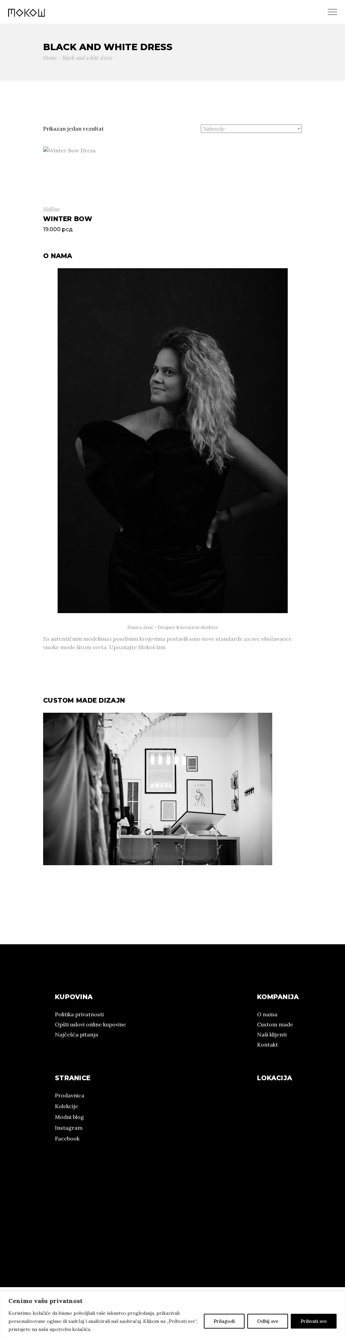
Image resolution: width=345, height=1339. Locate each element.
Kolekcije (66, 1106)
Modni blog (69, 1117)
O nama (267, 1014)
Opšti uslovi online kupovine (90, 1024)
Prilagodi (224, 1321)
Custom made (275, 1024)
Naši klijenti (272, 1034)
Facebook (67, 1138)
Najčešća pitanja (76, 1034)
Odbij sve (267, 1321)
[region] (172, 1315)
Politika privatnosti (79, 1014)
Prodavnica (69, 1095)
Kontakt (267, 1044)
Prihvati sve (314, 1321)
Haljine (51, 209)
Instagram (69, 1127)
